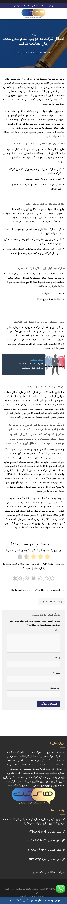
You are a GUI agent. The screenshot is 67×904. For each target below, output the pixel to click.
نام (57, 658)
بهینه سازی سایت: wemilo (33, 896)
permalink (29, 590)
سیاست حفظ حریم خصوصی (49, 872)
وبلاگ (33, 34)
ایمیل (56, 673)
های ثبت (20, 52)
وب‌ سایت (55, 688)
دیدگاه (56, 630)
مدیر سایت (46, 602)
